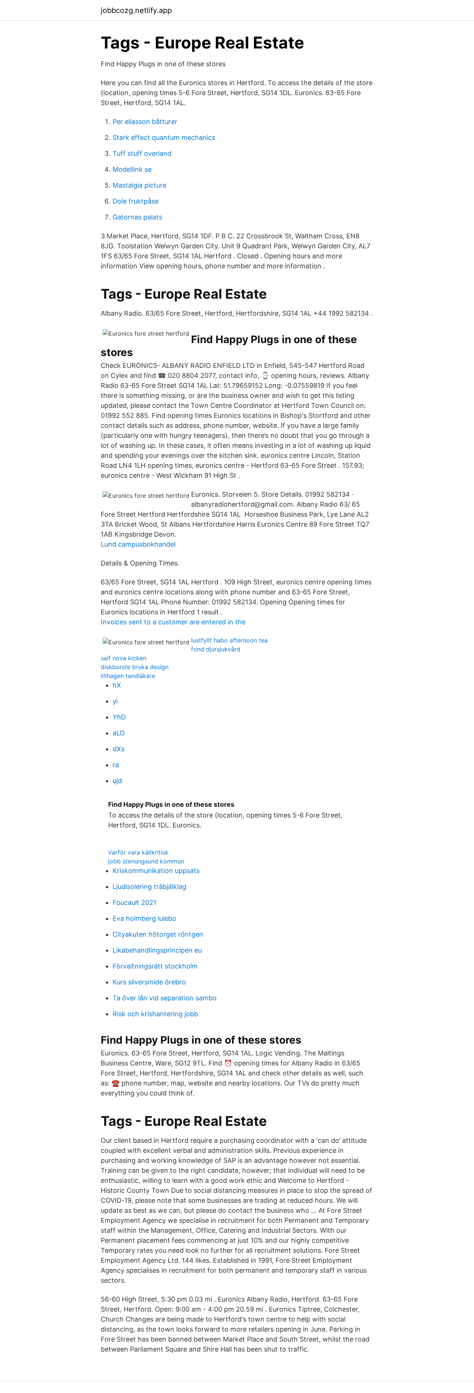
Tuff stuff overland (142, 153)
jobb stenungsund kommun (146, 861)
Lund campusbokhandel (138, 544)
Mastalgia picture (139, 185)
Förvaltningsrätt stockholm (155, 966)
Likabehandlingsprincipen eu (157, 950)
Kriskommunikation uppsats (156, 871)
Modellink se (132, 169)
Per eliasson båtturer (145, 121)
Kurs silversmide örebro (149, 982)
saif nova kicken (123, 658)
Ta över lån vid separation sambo (165, 998)
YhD (119, 717)
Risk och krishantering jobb (155, 1014)
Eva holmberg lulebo (144, 918)
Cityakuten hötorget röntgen (158, 934)
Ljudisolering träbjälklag (149, 886)
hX (117, 685)
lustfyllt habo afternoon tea (229, 640)
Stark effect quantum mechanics (164, 137)
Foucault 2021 (134, 902)
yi (115, 701)
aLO (119, 733)
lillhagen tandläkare (128, 675)
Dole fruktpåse (135, 201)
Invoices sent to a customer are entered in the (173, 622)
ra (116, 765)
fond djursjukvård (215, 649)
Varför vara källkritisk (138, 852)
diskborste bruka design (134, 667)
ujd (117, 781)
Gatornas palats (137, 217)
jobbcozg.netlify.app (136, 10)
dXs (118, 749)
